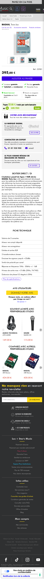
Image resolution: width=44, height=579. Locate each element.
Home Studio (13, 16)
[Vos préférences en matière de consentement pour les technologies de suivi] (40, 575)
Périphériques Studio (26, 16)
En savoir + (22, 302)
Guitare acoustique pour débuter (22, 548)
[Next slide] (40, 330)
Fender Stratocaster (21, 539)
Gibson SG (10, 542)
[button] (12, 60)
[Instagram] (27, 560)
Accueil (4, 16)
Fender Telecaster (35, 539)
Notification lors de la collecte (16, 576)
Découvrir (34, 132)
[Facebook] (6, 560)
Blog (22, 512)
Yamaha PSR (33, 542)
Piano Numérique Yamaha (22, 551)
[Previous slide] (3, 330)
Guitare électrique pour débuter (28, 545)
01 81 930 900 (26, 423)
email (31, 148)
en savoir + (34, 165)
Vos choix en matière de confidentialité (24, 571)
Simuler (37, 108)
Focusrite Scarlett (10, 545)
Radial (17, 19)
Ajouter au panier (22, 78)
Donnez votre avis (22, 292)
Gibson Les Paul (8, 539)
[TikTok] (16, 560)
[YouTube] (38, 560)
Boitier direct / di (7, 19)
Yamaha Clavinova (21, 542)
